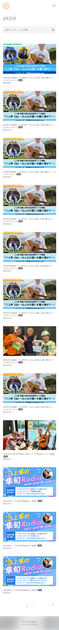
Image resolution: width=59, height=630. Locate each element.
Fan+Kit (33, 622)
